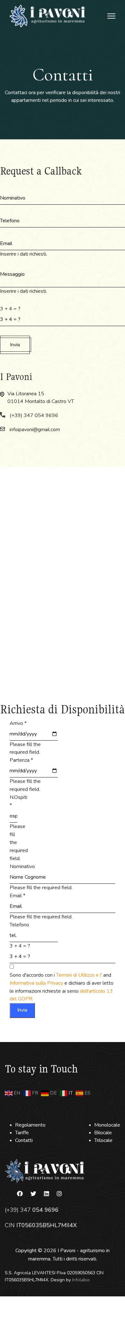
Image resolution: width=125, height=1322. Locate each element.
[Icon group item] (20, 1194)
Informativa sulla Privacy (37, 983)
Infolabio (81, 1280)
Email (17, 895)
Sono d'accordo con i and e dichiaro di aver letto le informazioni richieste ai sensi (61, 987)
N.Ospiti (18, 801)
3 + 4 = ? (10, 308)
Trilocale (103, 1140)
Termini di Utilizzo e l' (79, 975)
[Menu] (111, 16)
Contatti (24, 1140)
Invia (15, 344)
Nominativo (22, 866)
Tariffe (22, 1132)
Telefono (19, 924)
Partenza (21, 760)
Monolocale (107, 1125)
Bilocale (103, 1132)
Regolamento (30, 1125)
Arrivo (18, 723)
